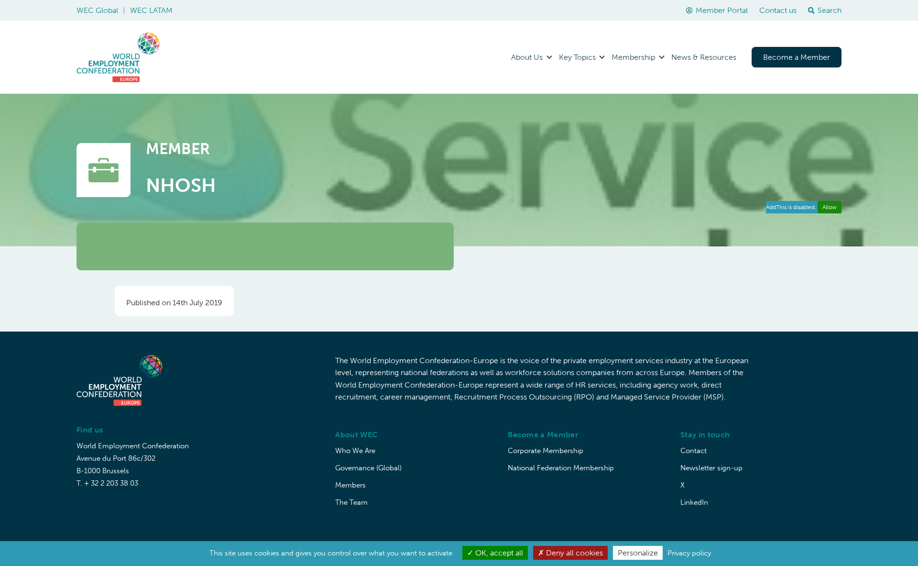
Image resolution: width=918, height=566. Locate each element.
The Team (351, 502)
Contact (693, 450)
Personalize (638, 552)
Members (350, 485)
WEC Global (97, 10)
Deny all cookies (573, 552)
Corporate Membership (545, 450)
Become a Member (796, 57)
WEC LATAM (151, 10)
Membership (633, 57)
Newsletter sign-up (711, 468)
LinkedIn (694, 502)
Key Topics (577, 57)
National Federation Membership (561, 468)
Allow (829, 207)
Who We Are (355, 450)
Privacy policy (689, 553)
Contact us (778, 10)
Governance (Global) (368, 468)
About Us (527, 57)
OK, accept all (498, 552)
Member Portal (722, 10)
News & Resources (703, 57)
